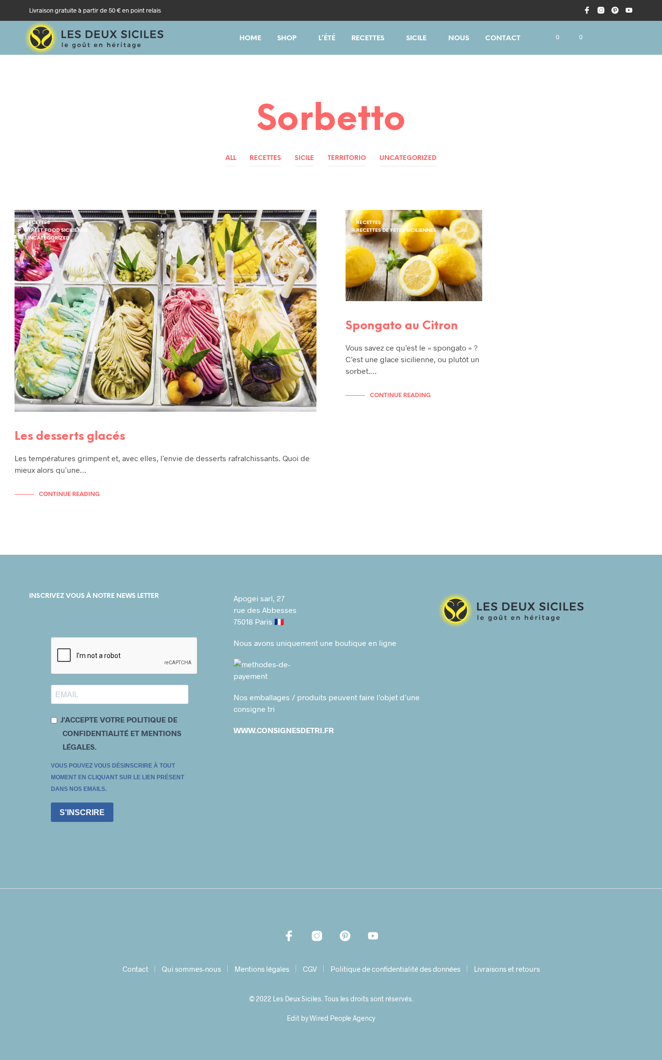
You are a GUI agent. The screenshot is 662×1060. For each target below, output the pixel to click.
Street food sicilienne (56, 230)
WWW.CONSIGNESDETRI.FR (284, 730)
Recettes (367, 38)
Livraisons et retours (507, 968)
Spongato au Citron (402, 326)
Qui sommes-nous (191, 968)
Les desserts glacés (70, 437)
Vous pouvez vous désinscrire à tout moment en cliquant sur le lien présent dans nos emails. (117, 777)
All (230, 158)
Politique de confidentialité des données (395, 968)
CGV (310, 968)
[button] (552, 37)
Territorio (347, 158)
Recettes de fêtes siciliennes (396, 230)
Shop (287, 38)
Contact (502, 38)
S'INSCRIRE (82, 812)
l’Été (326, 38)
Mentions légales (262, 968)
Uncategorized (408, 158)
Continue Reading (69, 494)
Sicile (416, 38)
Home (250, 38)
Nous (458, 38)
